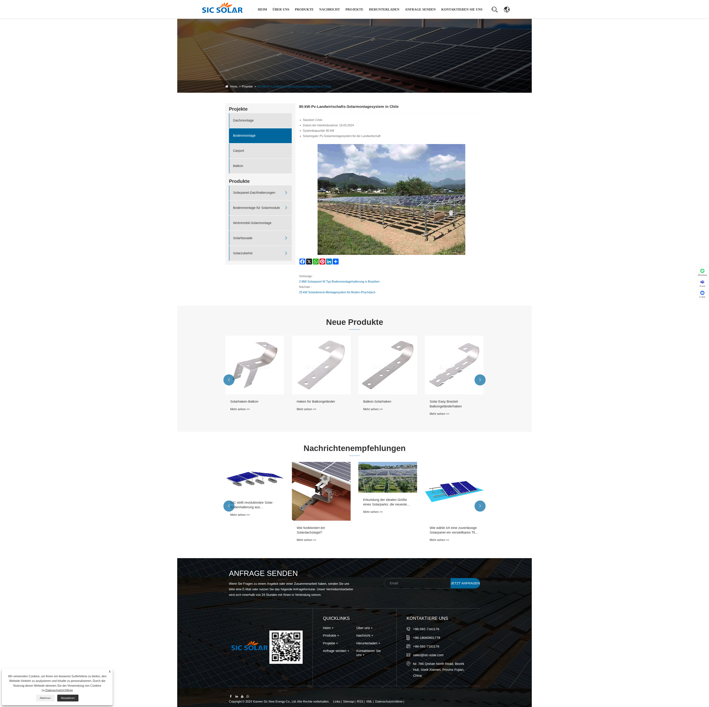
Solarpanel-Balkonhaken (448, 401)
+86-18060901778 (426, 638)
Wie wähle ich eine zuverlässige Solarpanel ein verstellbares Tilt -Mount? (387, 530)
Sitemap (348, 701)
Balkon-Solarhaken (311, 401)
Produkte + (331, 635)
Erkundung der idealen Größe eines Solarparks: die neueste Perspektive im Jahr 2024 (318, 502)
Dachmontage (243, 120)
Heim (262, 9)
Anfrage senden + (336, 651)
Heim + (328, 628)
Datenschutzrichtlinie (389, 701)
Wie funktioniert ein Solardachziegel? (244, 530)
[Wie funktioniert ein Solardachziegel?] (254, 491)
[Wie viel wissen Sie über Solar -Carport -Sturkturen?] (454, 491)
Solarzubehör (243, 253)
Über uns (281, 9)
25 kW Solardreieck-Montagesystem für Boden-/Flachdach (337, 292)
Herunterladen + (368, 643)
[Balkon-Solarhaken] (321, 365)
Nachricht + (364, 635)
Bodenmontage (244, 136)
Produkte (304, 9)
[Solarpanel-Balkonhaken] (454, 365)
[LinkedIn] (237, 696)
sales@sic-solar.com (428, 655)
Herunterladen (384, 9)
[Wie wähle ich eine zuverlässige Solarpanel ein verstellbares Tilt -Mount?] (387, 491)
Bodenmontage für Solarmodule (307, 17)
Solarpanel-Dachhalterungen (254, 193)
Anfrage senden (420, 9)
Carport (238, 151)
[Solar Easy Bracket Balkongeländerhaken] (387, 365)
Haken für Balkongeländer (249, 401)
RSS (360, 701)
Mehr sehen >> (240, 409)
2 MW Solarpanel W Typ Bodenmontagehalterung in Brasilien (339, 281)
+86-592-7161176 (426, 629)
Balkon (238, 166)
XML (369, 701)
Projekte (354, 9)
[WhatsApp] (248, 696)
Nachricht (329, 9)
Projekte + (330, 643)
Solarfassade (242, 238)
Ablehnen (45, 697)
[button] (228, 379)
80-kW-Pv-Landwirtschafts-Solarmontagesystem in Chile (294, 86)
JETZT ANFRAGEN (465, 583)
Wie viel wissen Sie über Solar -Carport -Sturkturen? (453, 530)
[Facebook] (232, 696)
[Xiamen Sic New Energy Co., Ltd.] (221, 9)
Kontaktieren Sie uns (461, 9)
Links (336, 701)
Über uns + (364, 628)
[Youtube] (243, 696)
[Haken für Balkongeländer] (254, 365)
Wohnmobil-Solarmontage (304, 16)
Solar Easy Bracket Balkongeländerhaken (379, 404)
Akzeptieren (68, 697)
